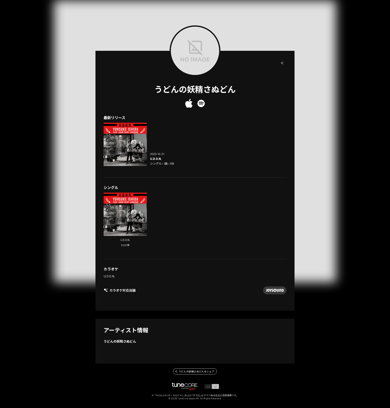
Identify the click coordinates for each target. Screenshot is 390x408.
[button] (282, 63)
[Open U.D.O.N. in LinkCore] (125, 144)
